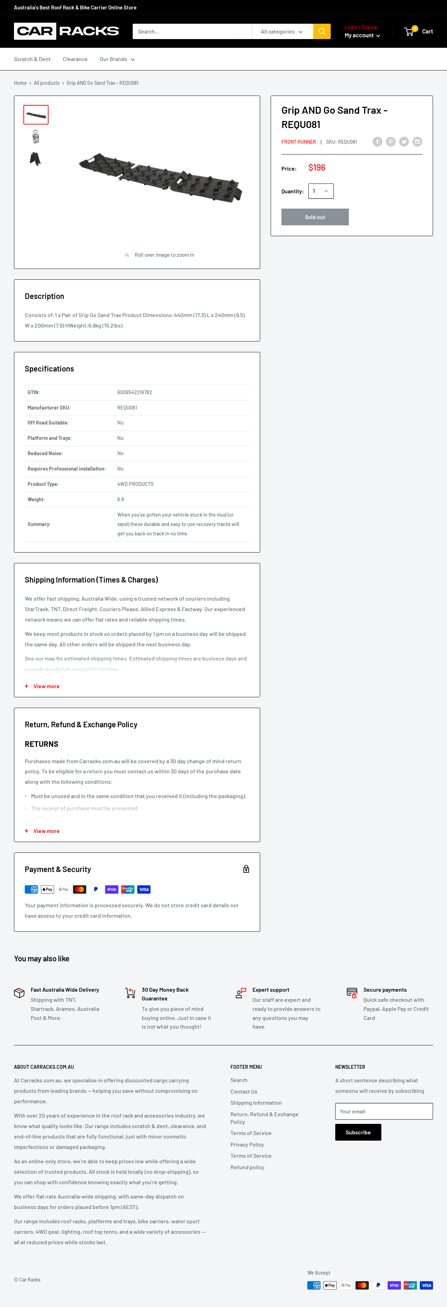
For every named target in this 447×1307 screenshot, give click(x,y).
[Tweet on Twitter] (404, 141)
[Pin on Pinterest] (391, 141)
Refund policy (247, 1167)
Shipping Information (256, 1102)
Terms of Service (251, 1132)
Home (20, 83)
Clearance (75, 58)
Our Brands (113, 58)
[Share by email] (417, 141)
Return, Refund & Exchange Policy (264, 1118)
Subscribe (358, 1132)
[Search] (322, 31)
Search (239, 1079)
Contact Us (243, 1091)
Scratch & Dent (32, 58)
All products (47, 83)
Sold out (315, 216)
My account (360, 34)
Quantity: (292, 191)
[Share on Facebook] (377, 141)
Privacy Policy (247, 1144)
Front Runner (298, 142)
